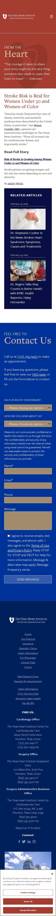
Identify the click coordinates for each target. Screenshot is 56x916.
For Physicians (28, 658)
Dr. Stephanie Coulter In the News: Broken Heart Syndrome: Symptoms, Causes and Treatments (26, 239)
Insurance (28, 643)
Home (28, 634)
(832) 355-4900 (28, 817)
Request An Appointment (28, 681)
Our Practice (28, 639)
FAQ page (39, 374)
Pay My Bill (28, 703)
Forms (28, 667)
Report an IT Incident (28, 828)
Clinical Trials (28, 662)
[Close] (52, 873)
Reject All (28, 901)
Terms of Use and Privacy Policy (28, 547)
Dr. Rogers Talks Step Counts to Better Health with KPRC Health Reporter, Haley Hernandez (26, 293)
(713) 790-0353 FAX (28, 694)
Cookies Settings (27, 892)
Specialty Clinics (28, 648)
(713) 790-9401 (27, 356)
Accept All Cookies (28, 910)
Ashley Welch (15, 183)
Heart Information (28, 653)
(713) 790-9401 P (28, 743)
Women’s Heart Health (28, 698)
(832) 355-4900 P (28, 778)
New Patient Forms (28, 676)
